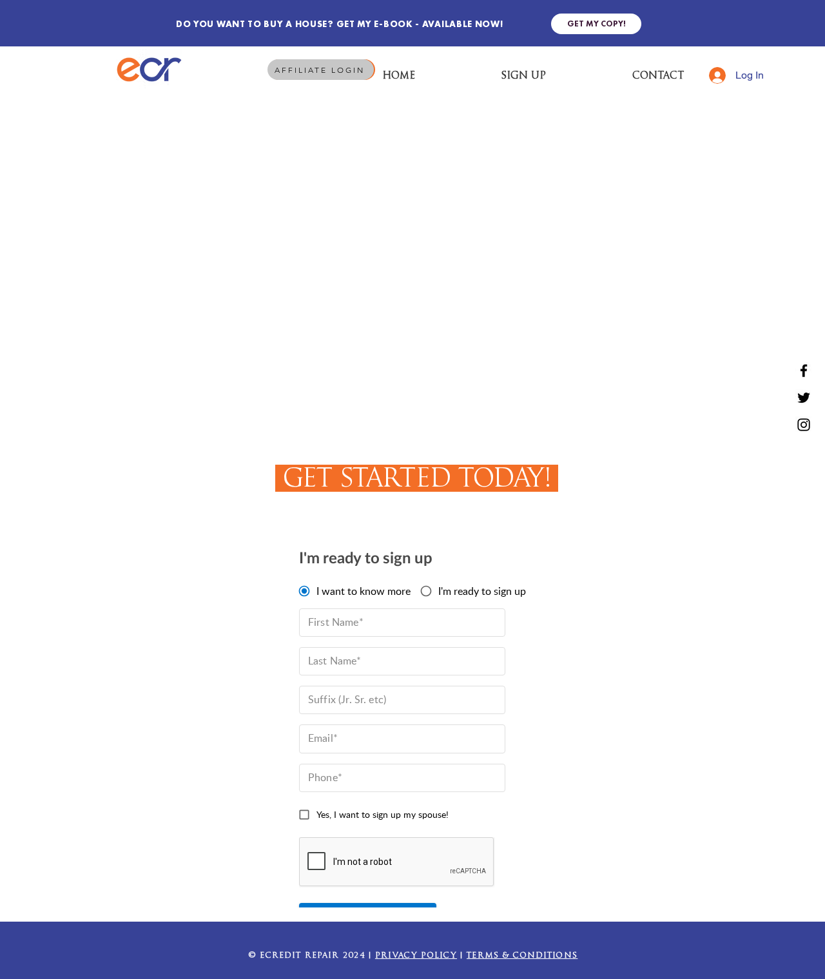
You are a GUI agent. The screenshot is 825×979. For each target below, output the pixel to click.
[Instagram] (803, 424)
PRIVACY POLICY (416, 955)
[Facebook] (803, 370)
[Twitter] (803, 397)
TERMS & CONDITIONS (522, 955)
